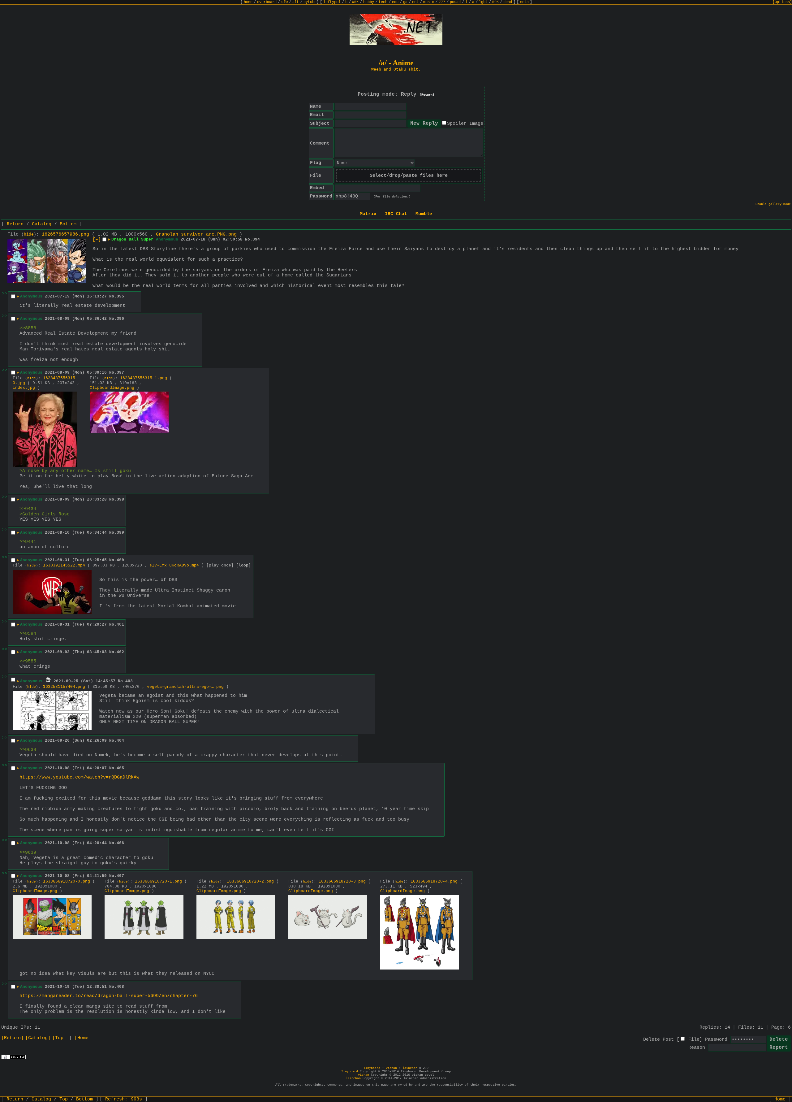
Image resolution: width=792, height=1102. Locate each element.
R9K (495, 2)
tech (383, 2)
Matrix (368, 214)
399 (120, 532)
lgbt (483, 2)
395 (120, 296)
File (693, 1039)
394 (256, 239)
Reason (696, 1047)
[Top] (59, 1038)
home (248, 2)
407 (120, 876)
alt (295, 2)
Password (716, 1039)
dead (507, 2)
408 (120, 986)
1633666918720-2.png (250, 881)
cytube (309, 2)
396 (120, 318)
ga (405, 2)
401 (120, 624)
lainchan (409, 1068)
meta (524, 2)
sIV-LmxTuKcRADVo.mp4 (174, 565)
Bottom (68, 224)
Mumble (423, 214)
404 (120, 740)
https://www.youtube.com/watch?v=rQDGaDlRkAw (79, 777)
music (428, 2)
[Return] (427, 95)
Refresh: (123, 1099)
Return (15, 224)
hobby (368, 2)
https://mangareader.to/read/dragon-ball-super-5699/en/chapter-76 (108, 996)
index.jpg (24, 387)
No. (248, 239)
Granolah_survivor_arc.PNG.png (196, 234)
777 (442, 2)
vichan (391, 1068)
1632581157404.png (64, 686)
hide (29, 234)
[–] (97, 239)
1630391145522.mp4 (64, 565)
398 (120, 499)
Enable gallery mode (773, 204)
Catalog (41, 224)
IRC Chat (396, 214)
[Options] (782, 2)
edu (395, 2)
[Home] (83, 1038)
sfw (284, 2)
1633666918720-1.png (158, 881)
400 (120, 560)
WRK (355, 2)
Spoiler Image (465, 123)
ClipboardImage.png (112, 387)
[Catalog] (37, 1038)
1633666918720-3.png (342, 881)
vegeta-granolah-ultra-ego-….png (185, 686)
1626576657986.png (65, 234)
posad (455, 2)
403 (129, 681)
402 (120, 652)
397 (120, 372)
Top (63, 1099)
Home (780, 1099)
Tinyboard (372, 1068)
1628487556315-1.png (143, 378)
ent (415, 2)
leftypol (332, 2)
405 (120, 768)
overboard (267, 2)
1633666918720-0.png (66, 881)
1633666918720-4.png (434, 881)
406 (120, 843)
